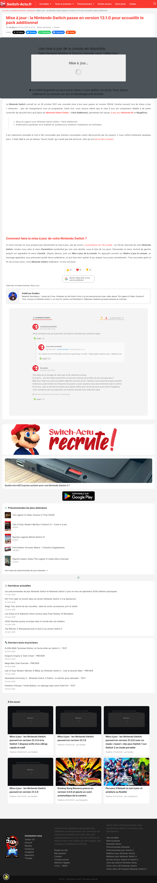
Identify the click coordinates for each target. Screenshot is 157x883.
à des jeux (122, 112)
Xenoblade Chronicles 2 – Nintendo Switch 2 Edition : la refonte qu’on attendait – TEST (45, 678)
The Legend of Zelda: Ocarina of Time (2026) (33, 515)
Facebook (29, 849)
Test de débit (112, 837)
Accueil (5, 10)
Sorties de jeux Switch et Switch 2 (122, 859)
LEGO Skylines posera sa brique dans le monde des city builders (35, 621)
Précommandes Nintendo (118, 847)
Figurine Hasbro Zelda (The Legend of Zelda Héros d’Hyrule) (40, 559)
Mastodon (29, 855)
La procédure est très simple (98, 245)
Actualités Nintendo (17, 10)
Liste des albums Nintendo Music (121, 862)
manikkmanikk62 (63, 349)
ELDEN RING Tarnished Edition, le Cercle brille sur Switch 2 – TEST (36, 648)
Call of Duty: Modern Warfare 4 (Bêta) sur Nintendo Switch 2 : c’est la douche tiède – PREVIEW (49, 670)
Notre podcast (113, 841)
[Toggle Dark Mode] (6, 877)
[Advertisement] (78, 188)
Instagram (29, 852)
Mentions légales (62, 862)
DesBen (12, 27)
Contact (58, 856)
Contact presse (61, 859)
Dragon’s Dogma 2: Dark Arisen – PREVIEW (25, 656)
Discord (28, 842)
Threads (28, 858)
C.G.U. (57, 866)
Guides (133, 4)
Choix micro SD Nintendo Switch (121, 866)
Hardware (31, 10)
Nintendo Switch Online (57, 112)
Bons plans (120, 4)
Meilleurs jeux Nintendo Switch (120, 853)
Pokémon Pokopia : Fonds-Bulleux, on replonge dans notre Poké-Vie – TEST (40, 685)
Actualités (44, 4)
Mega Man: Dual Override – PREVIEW (22, 663)
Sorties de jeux (105, 4)
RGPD (65, 866)
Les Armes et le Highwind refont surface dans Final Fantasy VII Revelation (39, 614)
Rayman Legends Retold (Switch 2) (28, 537)
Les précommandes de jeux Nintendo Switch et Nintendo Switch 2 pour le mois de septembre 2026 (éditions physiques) (61, 591)
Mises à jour (35, 285)
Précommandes (84, 4)
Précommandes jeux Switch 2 (120, 850)
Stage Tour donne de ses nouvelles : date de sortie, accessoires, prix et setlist (41, 606)
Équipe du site (61, 850)
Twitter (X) (30, 839)
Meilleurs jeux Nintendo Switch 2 (121, 856)
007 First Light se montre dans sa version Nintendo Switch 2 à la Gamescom (40, 599)
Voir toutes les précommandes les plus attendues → (26, 570)
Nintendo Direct (113, 844)
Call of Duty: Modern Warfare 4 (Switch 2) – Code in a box (39, 524)
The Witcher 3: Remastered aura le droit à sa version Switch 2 (33, 629)
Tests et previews (63, 4)
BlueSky (28, 846)
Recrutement (60, 853)
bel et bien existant (104, 139)
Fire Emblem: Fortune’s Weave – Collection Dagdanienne (38, 547)
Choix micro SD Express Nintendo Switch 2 (126, 869)
